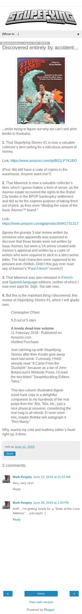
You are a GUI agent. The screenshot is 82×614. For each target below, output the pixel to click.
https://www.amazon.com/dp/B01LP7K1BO (43, 161)
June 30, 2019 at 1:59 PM (51, 502)
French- (67, 277)
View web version (41, 602)
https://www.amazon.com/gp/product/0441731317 (40, 223)
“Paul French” (38, 268)
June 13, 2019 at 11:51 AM (51, 477)
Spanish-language (23, 282)
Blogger (49, 609)
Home (41, 593)
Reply (17, 489)
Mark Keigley (22, 477)
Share (9, 453)
